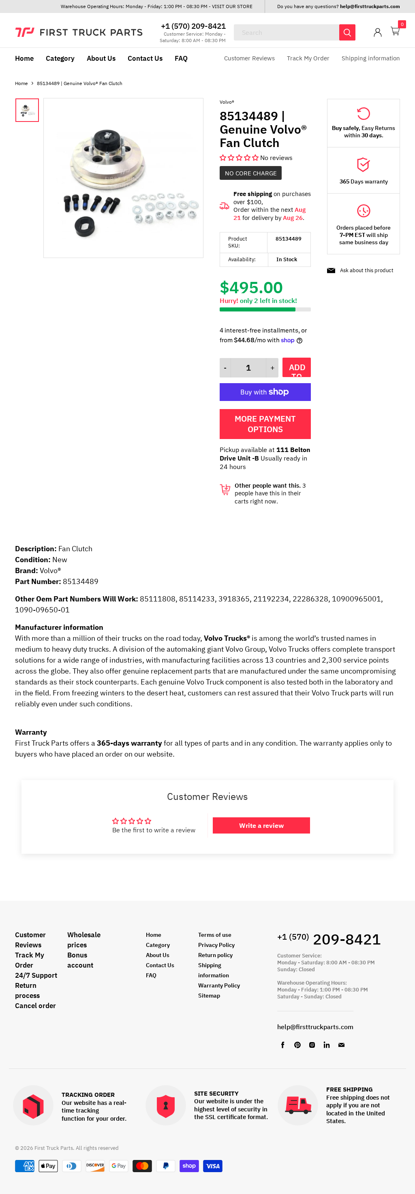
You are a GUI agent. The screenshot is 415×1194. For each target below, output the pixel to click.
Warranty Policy (219, 985)
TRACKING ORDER (88, 1095)
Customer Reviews (249, 58)
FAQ (181, 58)
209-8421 (329, 939)
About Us (101, 58)
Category (60, 58)
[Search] (347, 32)
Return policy (215, 955)
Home (24, 58)
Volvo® (227, 102)
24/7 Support (36, 975)
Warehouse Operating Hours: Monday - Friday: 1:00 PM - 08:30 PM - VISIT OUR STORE (156, 6)
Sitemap (209, 995)
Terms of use (214, 934)
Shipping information (371, 58)
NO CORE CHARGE (251, 173)
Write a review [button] (261, 825)
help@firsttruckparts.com (315, 1027)
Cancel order (35, 1005)
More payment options (265, 424)
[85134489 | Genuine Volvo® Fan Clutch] (123, 256)
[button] (240, 158)
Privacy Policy (216, 945)
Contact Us (145, 58)
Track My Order (308, 58)
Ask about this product (367, 270)
